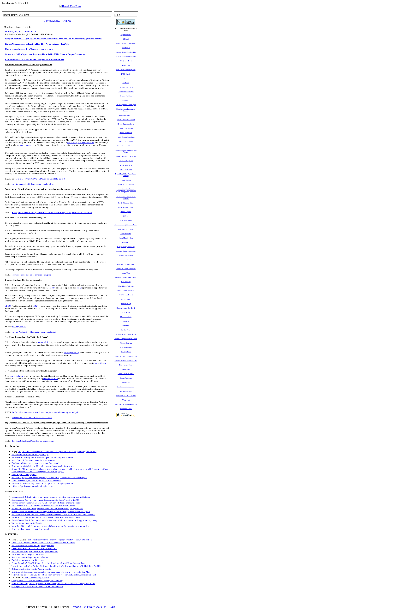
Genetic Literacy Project (126, 91)
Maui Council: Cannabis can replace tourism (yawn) (34, 460)
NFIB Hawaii (125, 312)
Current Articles (52, 20)
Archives (66, 20)
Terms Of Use (78, 606)
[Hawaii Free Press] (70, 6)
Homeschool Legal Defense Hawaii (125, 225)
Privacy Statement (96, 606)
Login (112, 606)
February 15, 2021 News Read (20, 31)
